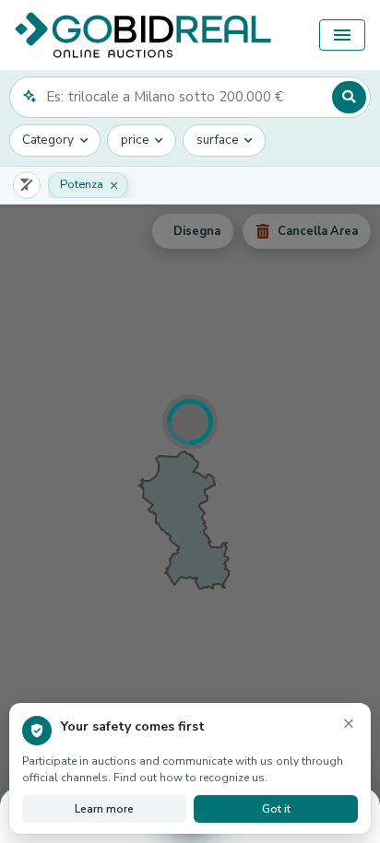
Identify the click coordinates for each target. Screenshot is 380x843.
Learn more (104, 809)
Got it (276, 809)
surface (217, 139)
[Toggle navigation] (342, 35)
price (135, 139)
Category (48, 139)
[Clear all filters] (27, 185)
